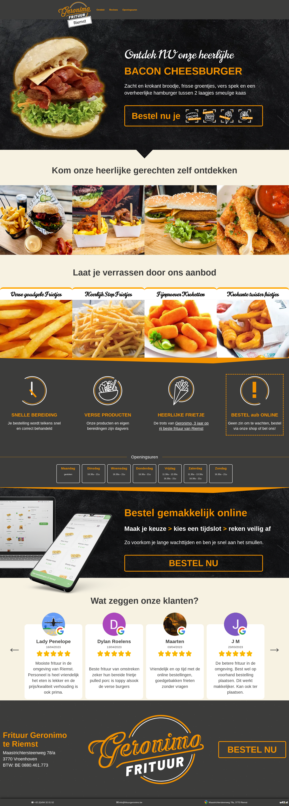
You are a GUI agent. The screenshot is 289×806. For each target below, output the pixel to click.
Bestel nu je (156, 116)
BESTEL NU (193, 563)
